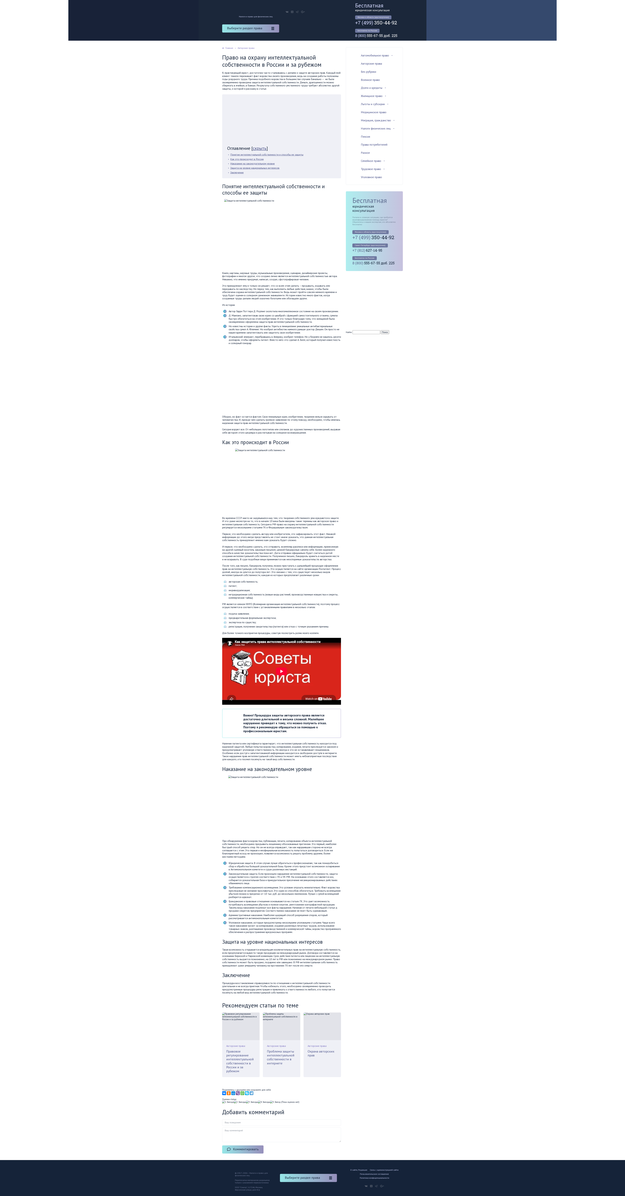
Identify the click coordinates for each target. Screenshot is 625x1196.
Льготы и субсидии (373, 104)
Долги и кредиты (371, 88)
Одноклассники (292, 12)
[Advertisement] (281, 121)
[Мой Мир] (233, 1093)
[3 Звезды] (252, 1102)
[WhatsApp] (242, 1093)
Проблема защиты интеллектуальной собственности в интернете (280, 1057)
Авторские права (235, 1045)
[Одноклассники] (229, 1093)
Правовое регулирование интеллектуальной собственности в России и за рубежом (240, 1061)
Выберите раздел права (244, 28)
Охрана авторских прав (321, 1053)
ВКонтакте (287, 12)
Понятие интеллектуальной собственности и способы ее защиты (266, 154)
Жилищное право (371, 96)
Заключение (237, 172)
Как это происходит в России (247, 159)
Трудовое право (371, 169)
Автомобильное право (375, 55)
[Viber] (238, 1093)
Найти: (349, 332)
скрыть (259, 148)
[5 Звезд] (275, 1102)
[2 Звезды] (240, 1102)
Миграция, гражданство (376, 120)
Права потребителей (374, 144)
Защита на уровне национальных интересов (254, 168)
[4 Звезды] (264, 1102)
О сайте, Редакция (358, 1170)
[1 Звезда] (228, 1102)
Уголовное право (371, 177)
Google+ (303, 12)
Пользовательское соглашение (374, 1174)
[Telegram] (251, 1093)
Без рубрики (368, 72)
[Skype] (247, 1093)
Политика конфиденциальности (374, 1178)
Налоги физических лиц (376, 128)
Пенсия (365, 136)
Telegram (297, 12)
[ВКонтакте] (224, 1093)
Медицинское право (373, 112)
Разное (365, 153)
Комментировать (246, 1149)
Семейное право (371, 161)
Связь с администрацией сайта (384, 1170)
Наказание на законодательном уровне (252, 163)
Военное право (370, 80)
